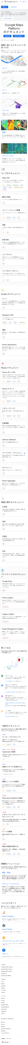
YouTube (3, 992)
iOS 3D (4, 187)
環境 (3, 132)
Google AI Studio (4, 1004)
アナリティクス (7, 156)
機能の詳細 (7, 36)
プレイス (5, 110)
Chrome (3, 1000)
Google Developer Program (7, 967)
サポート (5, 954)
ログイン (24, 1)
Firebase (3, 1002)
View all (2, 1013)
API (18, 217)
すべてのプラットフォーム (8, 774)
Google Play (3, 1011)
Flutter (4, 189)
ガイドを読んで (9, 681)
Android (8, 185)
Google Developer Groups (6, 969)
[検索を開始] (20, 1)
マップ (4, 68)
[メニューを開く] (2, 1)
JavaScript (8, 692)
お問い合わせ (14, 7)
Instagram (3, 985)
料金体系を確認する (18, 36)
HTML (10, 187)
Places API (18, 702)
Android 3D (15, 185)
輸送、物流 (6, 873)
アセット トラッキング (10, 884)
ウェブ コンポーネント (18, 187)
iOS (21, 185)
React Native (22, 322)
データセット (5, 606)
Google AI (3, 1030)
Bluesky (2, 983)
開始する (5, 7)
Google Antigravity (5, 1007)
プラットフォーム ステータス (13, 941)
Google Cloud (4, 1009)
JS (3, 185)
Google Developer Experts (6, 971)
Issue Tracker (7, 929)
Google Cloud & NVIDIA (6, 975)
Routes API (8, 716)
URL (3, 202)
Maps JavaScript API (10, 702)
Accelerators (4, 973)
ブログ (2, 981)
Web (4, 590)
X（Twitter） (4, 990)
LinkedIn (3, 988)
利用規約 (3, 1038)
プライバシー (9, 1038)
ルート (4, 90)
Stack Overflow (8, 916)
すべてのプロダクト (5, 1033)
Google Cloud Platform (6, 1028)
